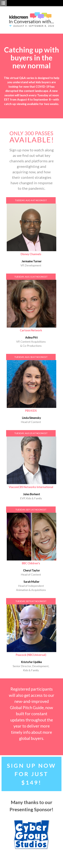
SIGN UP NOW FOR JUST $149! (31, 774)
